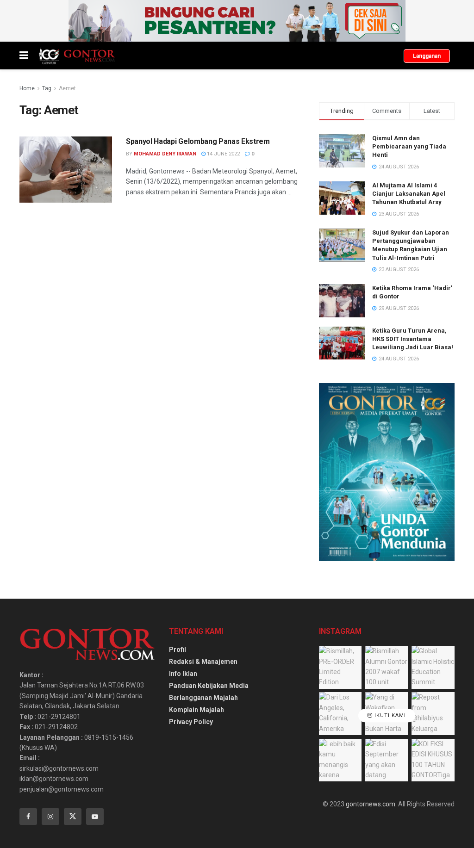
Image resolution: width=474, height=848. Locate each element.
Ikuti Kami (389, 715)
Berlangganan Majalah (203, 697)
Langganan (427, 56)
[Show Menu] (23, 55)
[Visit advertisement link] (237, 21)
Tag (46, 88)
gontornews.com (370, 804)
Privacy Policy (191, 721)
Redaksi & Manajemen (203, 661)
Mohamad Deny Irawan (165, 154)
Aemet (67, 88)
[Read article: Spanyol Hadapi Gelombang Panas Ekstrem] (65, 169)
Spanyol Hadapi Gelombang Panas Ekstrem (198, 141)
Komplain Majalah (196, 709)
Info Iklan (183, 673)
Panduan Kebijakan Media (209, 685)
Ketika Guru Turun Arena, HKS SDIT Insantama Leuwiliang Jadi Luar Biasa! (412, 339)
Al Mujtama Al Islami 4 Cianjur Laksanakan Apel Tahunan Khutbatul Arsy (408, 193)
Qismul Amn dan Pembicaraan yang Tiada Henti (409, 146)
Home (27, 88)
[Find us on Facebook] (28, 816)
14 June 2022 (223, 154)
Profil (177, 649)
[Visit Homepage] (76, 55)
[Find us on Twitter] (72, 816)
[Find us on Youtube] (95, 816)
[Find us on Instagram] (50, 816)
